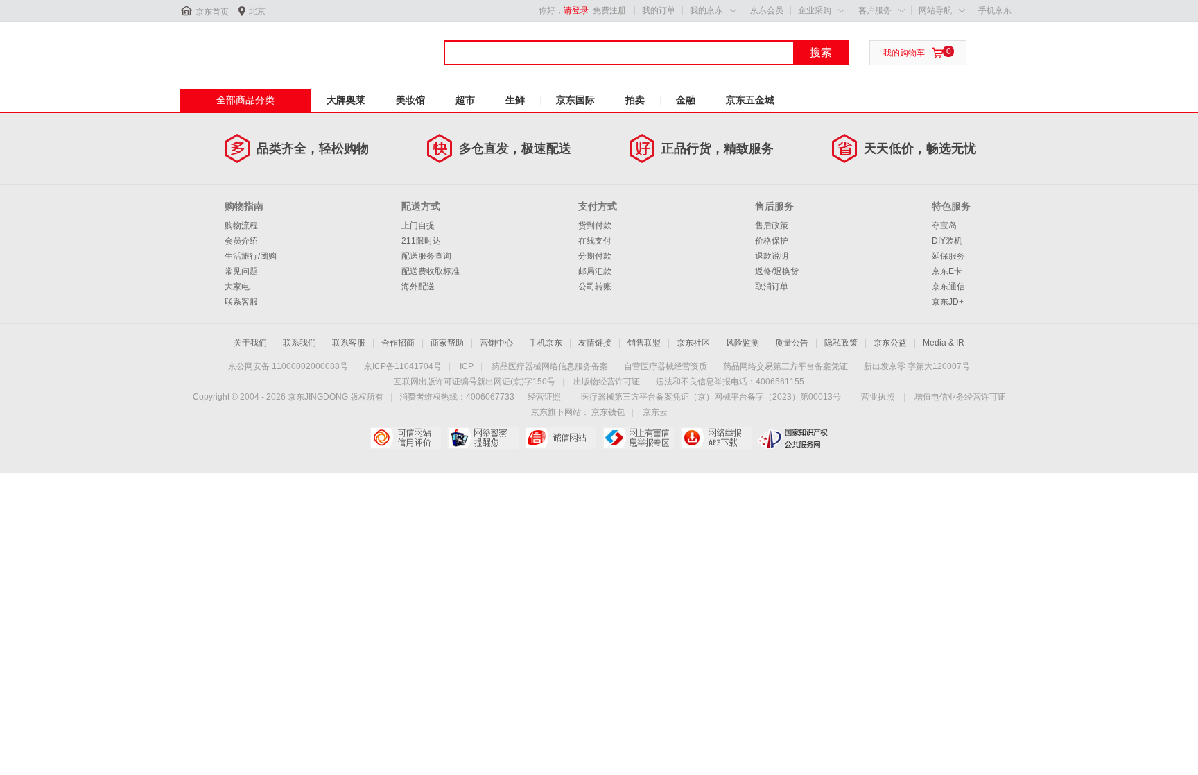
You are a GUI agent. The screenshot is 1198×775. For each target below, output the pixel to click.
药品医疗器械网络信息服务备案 (550, 366)
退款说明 (771, 256)
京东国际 (575, 99)
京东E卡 (947, 271)
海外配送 (418, 286)
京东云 (655, 412)
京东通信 (948, 286)
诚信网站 (560, 438)
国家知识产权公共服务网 (793, 438)
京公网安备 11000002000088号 (288, 366)
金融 (685, 99)
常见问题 (241, 271)
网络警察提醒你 (483, 438)
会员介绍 (241, 241)
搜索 (821, 52)
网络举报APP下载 (716, 438)
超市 (465, 99)
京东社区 (693, 343)
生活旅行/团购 (251, 256)
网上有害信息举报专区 (638, 438)
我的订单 (658, 10)
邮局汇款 (594, 271)
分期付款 (594, 256)
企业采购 (814, 10)
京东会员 (766, 10)
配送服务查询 (426, 256)
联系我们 (299, 343)
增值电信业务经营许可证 (960, 397)
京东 (226, 47)
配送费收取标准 (430, 271)
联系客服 (241, 302)
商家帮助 (447, 343)
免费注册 (609, 10)
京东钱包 (608, 412)
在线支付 (594, 241)
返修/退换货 (777, 271)
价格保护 (771, 241)
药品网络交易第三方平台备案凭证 (785, 366)
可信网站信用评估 (405, 438)
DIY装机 (947, 241)
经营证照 (544, 397)
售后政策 (771, 225)
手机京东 (995, 10)
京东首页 (212, 12)
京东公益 (890, 343)
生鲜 (515, 99)
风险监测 (742, 343)
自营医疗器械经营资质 (665, 366)
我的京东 (706, 10)
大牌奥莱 (346, 99)
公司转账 (594, 286)
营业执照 (877, 397)
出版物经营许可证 (606, 381)
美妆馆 (410, 99)
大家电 (237, 286)
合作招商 (398, 343)
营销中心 (496, 343)
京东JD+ (948, 302)
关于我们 (250, 343)
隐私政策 (841, 343)
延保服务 (948, 256)
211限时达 (421, 241)
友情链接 (594, 343)
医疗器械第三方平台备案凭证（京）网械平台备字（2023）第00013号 (711, 397)
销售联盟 (644, 343)
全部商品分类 (245, 99)
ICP (467, 366)
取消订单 (771, 286)
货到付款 (594, 225)
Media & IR (943, 343)
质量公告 (791, 343)
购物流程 (241, 225)
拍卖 (635, 99)
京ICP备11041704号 (403, 366)
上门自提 (418, 225)
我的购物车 (904, 53)
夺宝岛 (944, 225)
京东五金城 (750, 99)
